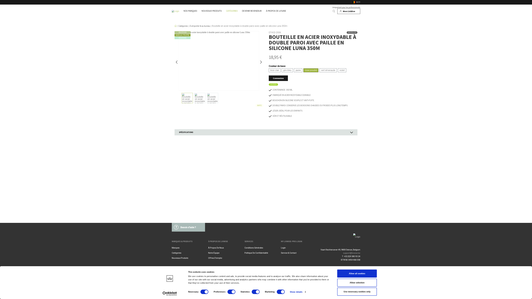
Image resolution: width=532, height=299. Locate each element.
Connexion (278, 78)
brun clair (274, 70)
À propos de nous (216, 248)
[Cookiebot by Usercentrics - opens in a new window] (170, 294)
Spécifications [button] (186, 132)
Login (283, 248)
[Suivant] (261, 60)
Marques (176, 248)
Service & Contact (288, 253)
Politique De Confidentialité (256, 253)
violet (342, 70)
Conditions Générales (254, 248)
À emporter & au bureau (200, 26)
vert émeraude (328, 70)
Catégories (183, 26)
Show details (296, 292)
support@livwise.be (351, 253)
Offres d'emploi (215, 258)
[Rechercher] (334, 11)
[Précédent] (177, 60)
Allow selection (357, 282)
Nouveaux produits (180, 258)
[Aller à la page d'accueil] (175, 11)
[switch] (231, 292)
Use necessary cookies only (357, 291)
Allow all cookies (357, 273)
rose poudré (311, 70)
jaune (298, 70)
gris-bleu (287, 70)
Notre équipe (213, 253)
